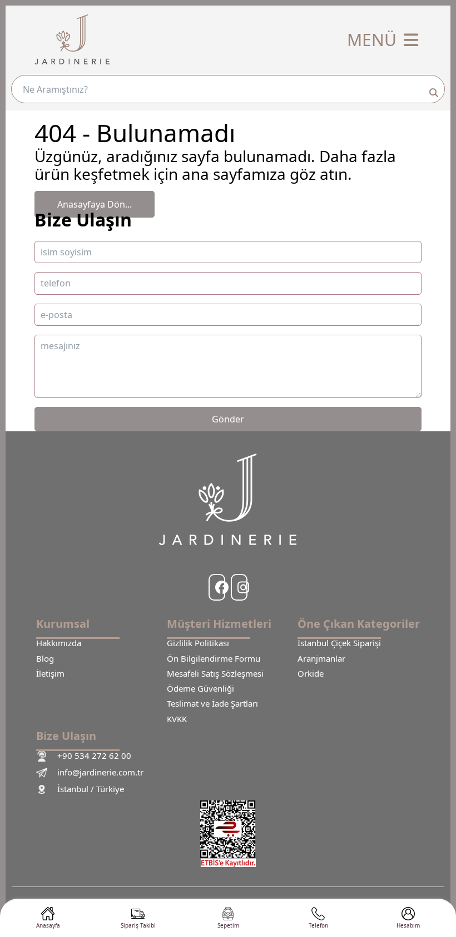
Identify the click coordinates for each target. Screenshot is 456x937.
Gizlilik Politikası (198, 643)
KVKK (177, 719)
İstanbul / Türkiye (90, 789)
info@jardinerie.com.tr (100, 772)
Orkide (311, 673)
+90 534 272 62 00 (94, 755)
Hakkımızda (58, 643)
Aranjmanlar (321, 658)
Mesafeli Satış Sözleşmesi (215, 673)
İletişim (50, 673)
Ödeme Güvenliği (200, 688)
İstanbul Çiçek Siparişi (339, 643)
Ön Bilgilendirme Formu (213, 658)
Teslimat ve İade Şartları (212, 703)
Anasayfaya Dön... (94, 204)
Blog (45, 658)
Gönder (228, 419)
